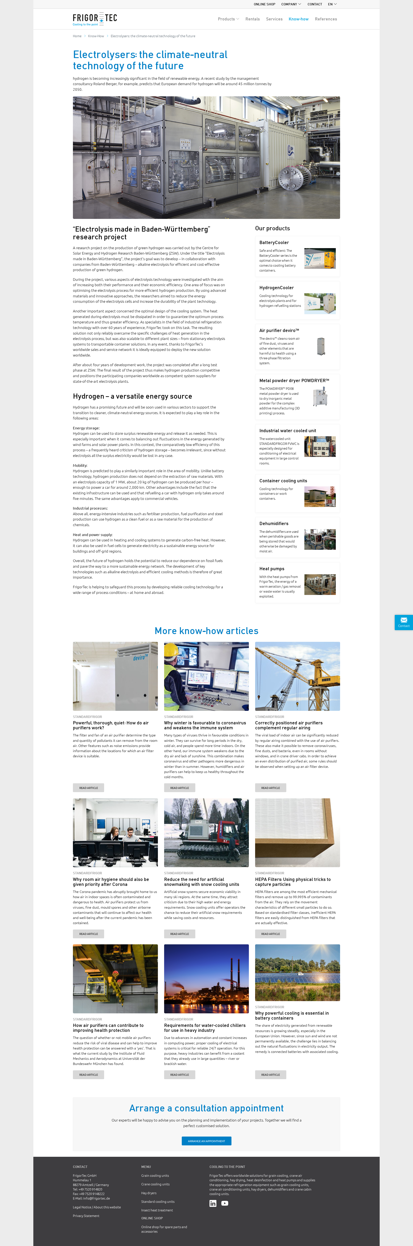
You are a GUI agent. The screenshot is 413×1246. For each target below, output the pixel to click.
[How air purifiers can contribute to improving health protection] (115, 978)
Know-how (299, 19)
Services (274, 19)
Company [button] (289, 4)
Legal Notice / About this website (97, 1207)
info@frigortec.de (96, 1198)
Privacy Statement (86, 1215)
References (326, 19)
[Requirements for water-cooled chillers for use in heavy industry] (206, 978)
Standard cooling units (157, 1201)
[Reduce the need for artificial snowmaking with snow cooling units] (206, 832)
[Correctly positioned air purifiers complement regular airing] (297, 676)
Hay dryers (148, 1193)
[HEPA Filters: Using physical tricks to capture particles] (297, 832)
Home (77, 36)
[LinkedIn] (213, 1203)
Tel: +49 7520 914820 (87, 1189)
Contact (315, 4)
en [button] (330, 4)
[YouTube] (224, 1203)
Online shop (264, 4)
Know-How (96, 36)
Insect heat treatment (157, 1210)
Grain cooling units (155, 1175)
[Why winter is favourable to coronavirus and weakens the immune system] (206, 676)
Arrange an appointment (206, 1141)
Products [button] (226, 19)
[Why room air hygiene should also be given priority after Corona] (115, 832)
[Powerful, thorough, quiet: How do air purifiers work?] (115, 676)
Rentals (252, 19)
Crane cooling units (155, 1184)
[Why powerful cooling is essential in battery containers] (297, 972)
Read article (88, 788)
